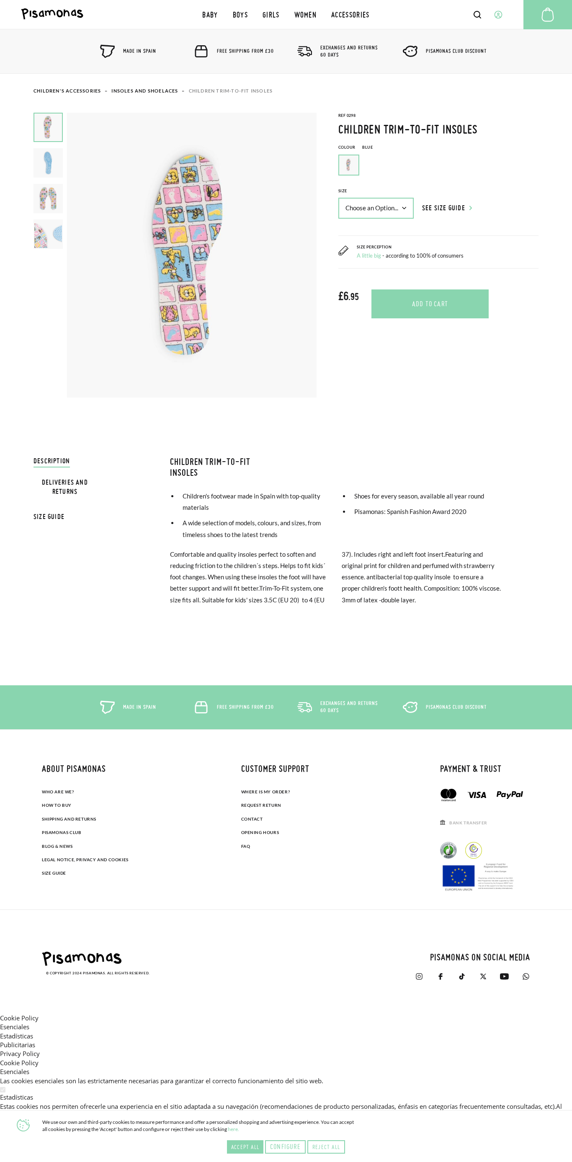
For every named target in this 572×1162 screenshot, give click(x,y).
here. (233, 1129)
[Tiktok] (461, 976)
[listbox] (438, 167)
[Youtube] (504, 976)
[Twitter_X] (483, 976)
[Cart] (547, 14)
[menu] (286, 14)
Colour (355, 147)
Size (342, 191)
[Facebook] (440, 976)
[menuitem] (210, 14)
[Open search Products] (477, 14)
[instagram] (419, 976)
